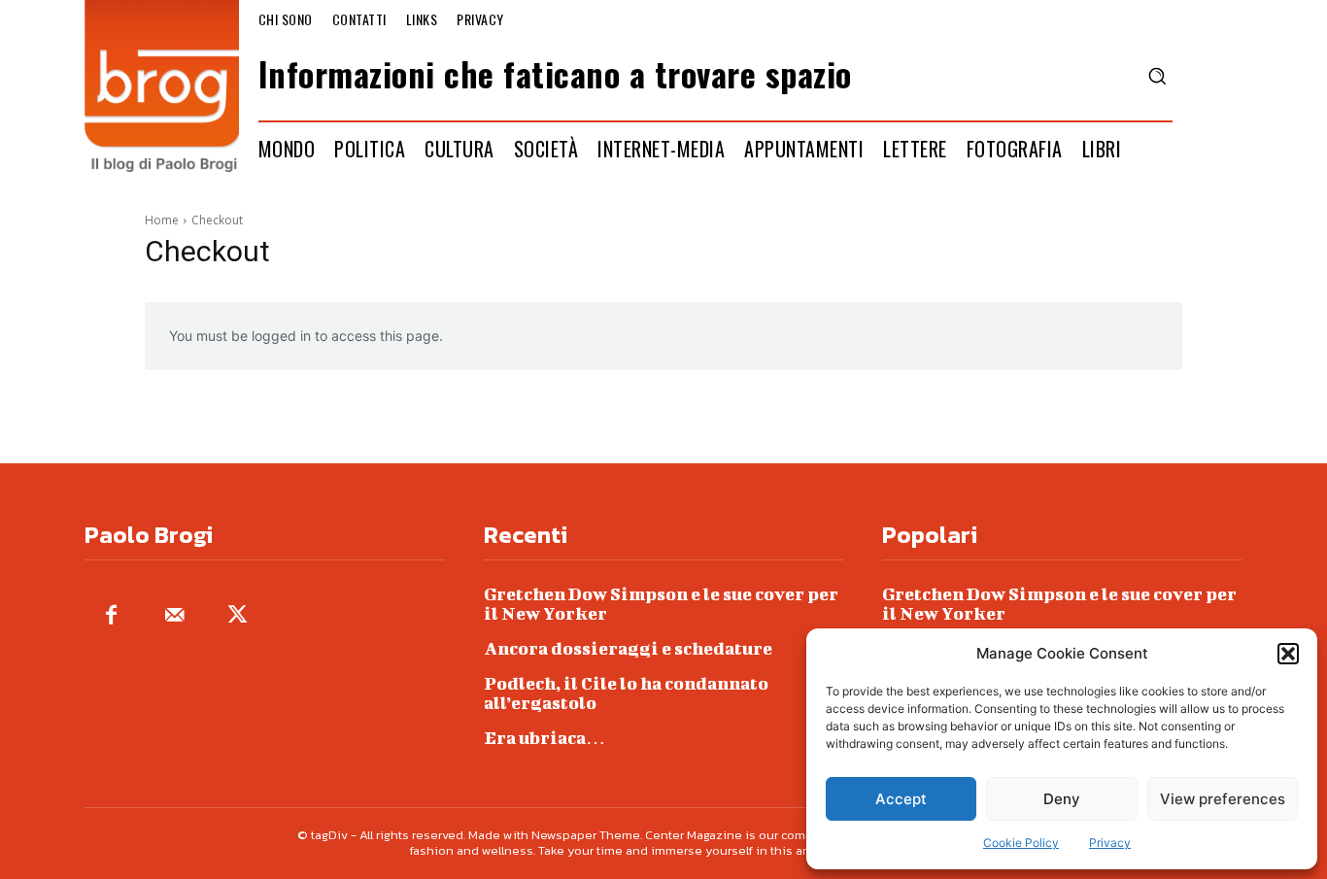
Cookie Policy (1021, 842)
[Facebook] (111, 616)
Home (162, 220)
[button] (1288, 653)
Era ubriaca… (544, 737)
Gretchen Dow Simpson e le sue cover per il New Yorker (661, 604)
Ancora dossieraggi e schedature (628, 648)
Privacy (1110, 842)
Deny (1061, 799)
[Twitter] (237, 616)
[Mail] (174, 616)
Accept (901, 799)
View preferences (1222, 799)
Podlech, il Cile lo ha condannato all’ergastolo (626, 693)
